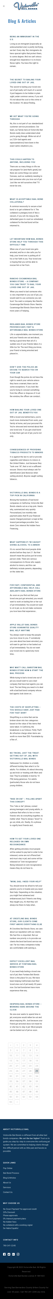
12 (23, 1055)
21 (17, 1066)
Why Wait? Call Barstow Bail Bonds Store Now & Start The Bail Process (26, 670)
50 (10, 1097)
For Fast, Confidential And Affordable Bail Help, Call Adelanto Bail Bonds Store (25, 588)
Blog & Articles (9, 1178)
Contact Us (7, 1192)
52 (23, 1097)
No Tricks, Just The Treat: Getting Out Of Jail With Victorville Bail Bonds (24, 756)
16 (17, 1060)
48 (30, 1091)
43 (30, 1086)
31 (17, 1076)
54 (36, 1097)
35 (10, 1081)
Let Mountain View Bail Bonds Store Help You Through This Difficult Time (26, 242)
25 (10, 1071)
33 (30, 1076)
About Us (7, 1182)
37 (23, 1081)
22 (23, 1066)
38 (30, 1081)
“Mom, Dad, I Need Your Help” (26, 881)
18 (30, 1060)
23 (30, 1066)
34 (36, 1076)
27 (23, 1071)
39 (36, 1081)
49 (36, 1091)
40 (10, 1086)
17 (23, 1060)
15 (10, 1060)
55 (10, 1102)
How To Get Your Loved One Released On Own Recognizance (25, 842)
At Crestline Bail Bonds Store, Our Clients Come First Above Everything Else (26, 921)
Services (7, 1187)
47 (23, 1091)
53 (30, 1097)
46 (17, 1091)
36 (17, 1081)
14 (36, 1055)
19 (36, 1060)
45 (10, 1091)
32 (23, 1076)
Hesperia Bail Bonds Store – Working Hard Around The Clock (26, 1007)
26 (17, 1071)
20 (10, 1066)
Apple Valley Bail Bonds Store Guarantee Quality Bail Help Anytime (24, 628)
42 (23, 1086)
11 (17, 1055)
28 (30, 1071)
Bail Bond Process (11, 1173)
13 (30, 1055)
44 (36, 1086)
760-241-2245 (9, 1245)
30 (10, 1076)
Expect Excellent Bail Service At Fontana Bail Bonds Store (23, 964)
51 (17, 1097)
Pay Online (7, 1168)
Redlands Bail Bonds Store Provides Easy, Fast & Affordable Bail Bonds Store (26, 327)
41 (17, 1086)
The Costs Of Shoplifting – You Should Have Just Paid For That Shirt (25, 710)
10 (10, 1055)
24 (36, 1066)
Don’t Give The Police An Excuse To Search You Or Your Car (24, 370)
